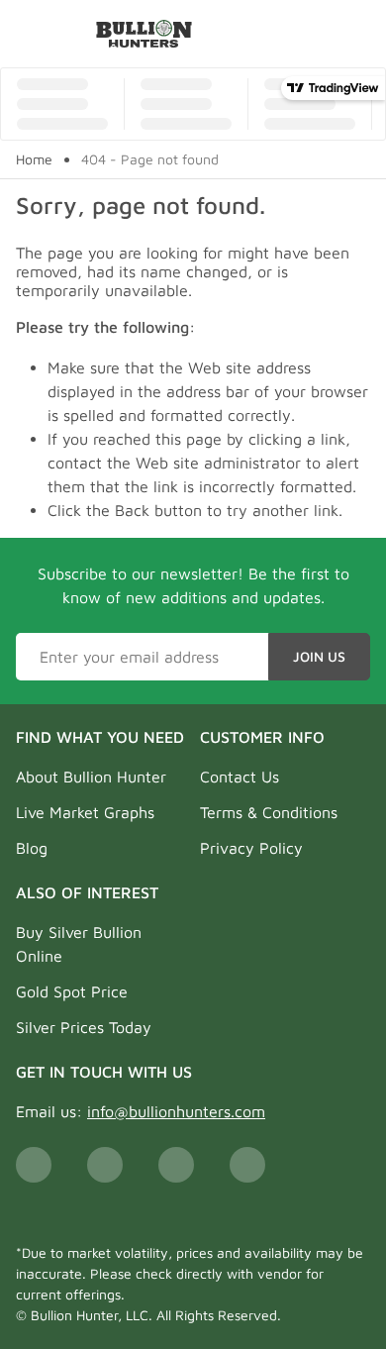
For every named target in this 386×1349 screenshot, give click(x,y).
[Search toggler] (360, 33)
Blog (32, 848)
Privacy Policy (251, 848)
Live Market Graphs (85, 812)
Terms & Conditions (269, 812)
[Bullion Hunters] (144, 34)
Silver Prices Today (83, 1027)
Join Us (319, 656)
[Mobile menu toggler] (27, 33)
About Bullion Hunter (91, 776)
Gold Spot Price (72, 991)
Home (34, 159)
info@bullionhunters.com (176, 1111)
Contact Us (239, 776)
